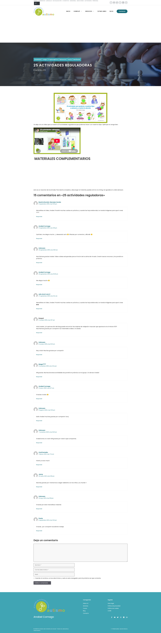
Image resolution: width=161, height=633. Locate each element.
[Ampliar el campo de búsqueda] (37, 3)
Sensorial (63, 59)
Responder (39, 216)
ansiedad (37, 59)
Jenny (41, 474)
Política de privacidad (114, 606)
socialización (57, 1)
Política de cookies (113, 608)
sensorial (73, 1)
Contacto (122, 11)
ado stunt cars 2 (44, 294)
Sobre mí (77, 11)
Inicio (68, 11)
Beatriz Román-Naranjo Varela (50, 202)
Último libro (102, 11)
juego (35, 1)
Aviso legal (111, 603)
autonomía (88, 1)
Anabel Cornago (44, 226)
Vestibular (76, 59)
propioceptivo (53, 59)
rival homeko (43, 452)
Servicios (88, 11)
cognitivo (65, 1)
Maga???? (42, 364)
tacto (70, 59)
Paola (41, 518)
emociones (80, 1)
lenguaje (49, 1)
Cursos (85, 608)
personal (95, 1)
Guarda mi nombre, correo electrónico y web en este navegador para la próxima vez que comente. (68, 578)
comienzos (41, 1)
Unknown (42, 248)
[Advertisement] (80, 30)
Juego (45, 59)
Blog (111, 11)
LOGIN (109, 611)
